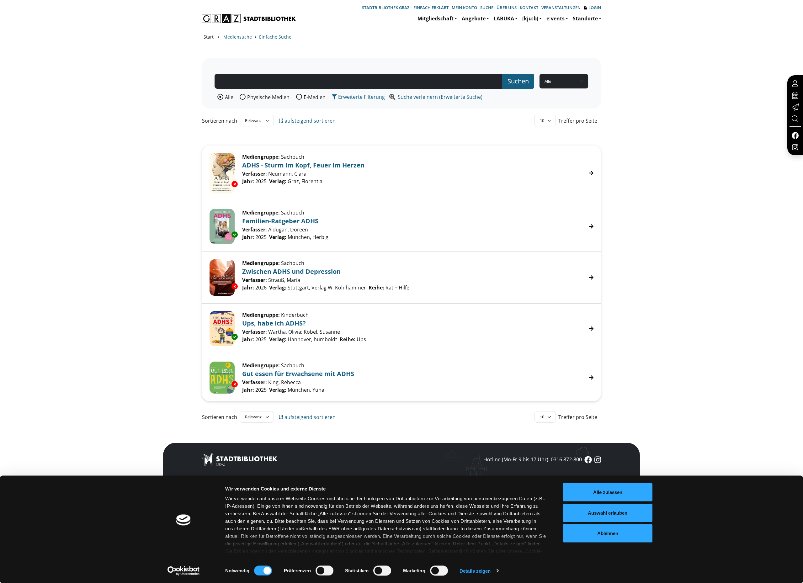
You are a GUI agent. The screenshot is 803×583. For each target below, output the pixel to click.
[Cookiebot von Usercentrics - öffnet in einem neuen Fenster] (183, 570)
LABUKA (504, 18)
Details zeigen (475, 570)
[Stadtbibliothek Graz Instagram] (795, 147)
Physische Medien (268, 97)
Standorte (585, 18)
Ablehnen (607, 533)
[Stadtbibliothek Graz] (249, 18)
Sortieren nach (219, 120)
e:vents (555, 18)
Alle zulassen (607, 492)
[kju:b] (530, 18)
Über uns (507, 7)
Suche (486, 7)
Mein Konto (464, 7)
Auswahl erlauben (607, 512)
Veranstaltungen (561, 7)
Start (209, 37)
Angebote (474, 18)
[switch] (324, 570)
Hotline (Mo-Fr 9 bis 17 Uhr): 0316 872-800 (532, 459)
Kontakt (529, 7)
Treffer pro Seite (577, 120)
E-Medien (315, 97)
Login (594, 7)
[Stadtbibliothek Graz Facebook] (795, 135)
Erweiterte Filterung (361, 96)
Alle (229, 97)
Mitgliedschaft (435, 18)
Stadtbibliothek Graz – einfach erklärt (405, 7)
